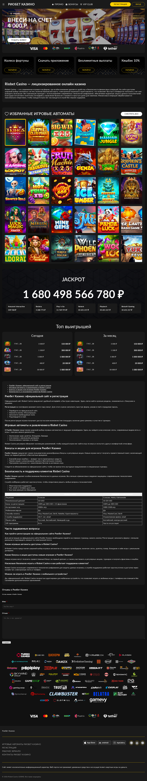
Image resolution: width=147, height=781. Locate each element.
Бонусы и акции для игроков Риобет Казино (27, 389)
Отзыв (5, 613)
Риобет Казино (21, 4)
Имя (4, 601)
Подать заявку (18, 40)
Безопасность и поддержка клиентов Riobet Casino (30, 392)
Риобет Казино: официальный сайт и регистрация (30, 385)
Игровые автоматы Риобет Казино (21, 744)
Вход (138, 4)
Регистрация (120, 4)
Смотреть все (131, 114)
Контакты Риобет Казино (16, 755)
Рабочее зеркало (11, 751)
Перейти (12, 70)
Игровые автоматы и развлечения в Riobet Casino (30, 387)
